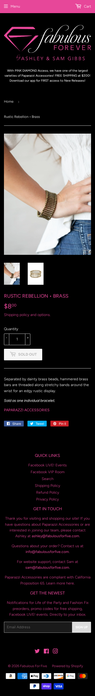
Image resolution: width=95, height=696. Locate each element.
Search (48, 479)
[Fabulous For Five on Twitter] (37, 652)
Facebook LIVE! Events (47, 465)
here (70, 583)
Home (8, 101)
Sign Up (81, 627)
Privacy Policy (47, 499)
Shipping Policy (47, 485)
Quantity (11, 329)
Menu (15, 6)
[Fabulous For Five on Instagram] (55, 652)
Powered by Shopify (67, 666)
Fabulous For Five (33, 666)
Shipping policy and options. (27, 315)
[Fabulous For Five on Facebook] (46, 652)
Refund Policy (47, 492)
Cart (87, 6)
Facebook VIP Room (48, 472)
